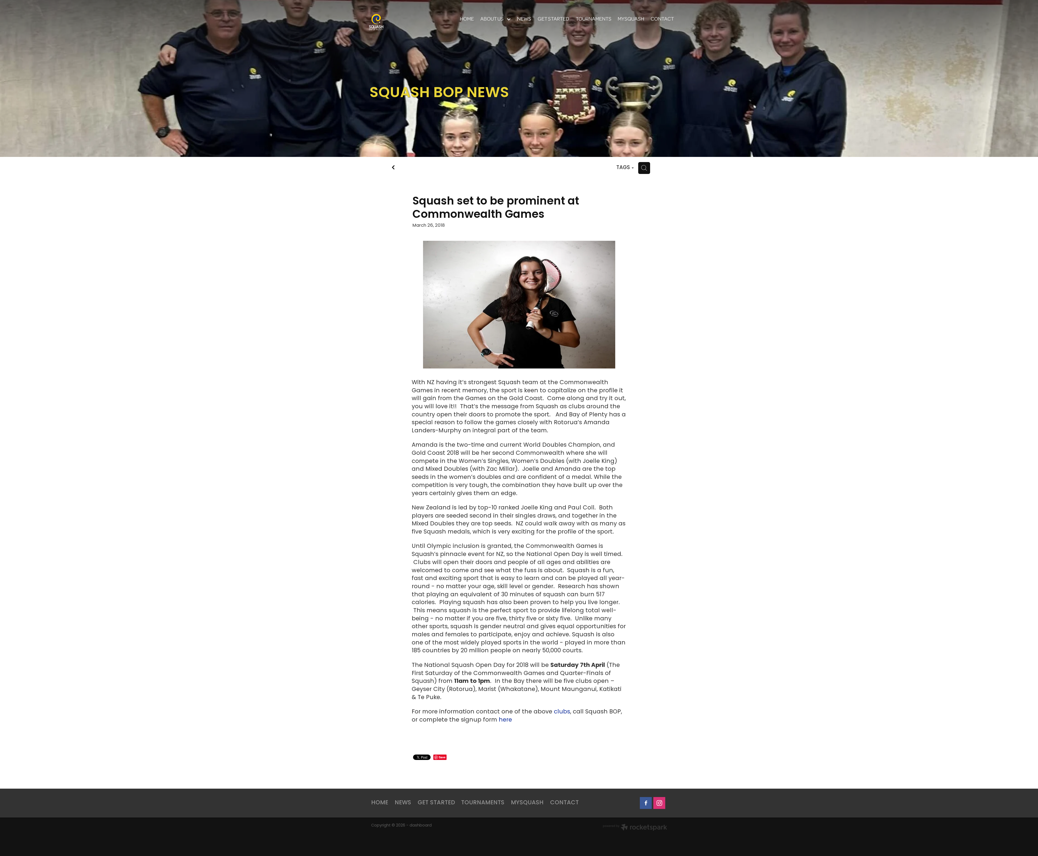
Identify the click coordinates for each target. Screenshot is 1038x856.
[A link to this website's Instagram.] (659, 803)
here (505, 720)
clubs (562, 712)
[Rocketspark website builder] (635, 828)
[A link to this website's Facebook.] (646, 803)
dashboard (421, 825)
